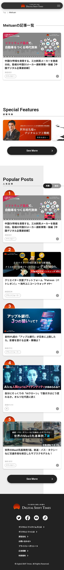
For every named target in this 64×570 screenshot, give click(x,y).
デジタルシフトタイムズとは (30, 527)
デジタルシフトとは (27, 532)
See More (32, 150)
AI (6, 408)
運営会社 (22, 537)
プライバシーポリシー (27, 546)
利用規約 (22, 556)
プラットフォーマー (12, 295)
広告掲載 (22, 551)
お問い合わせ (24, 541)
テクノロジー (10, 76)
